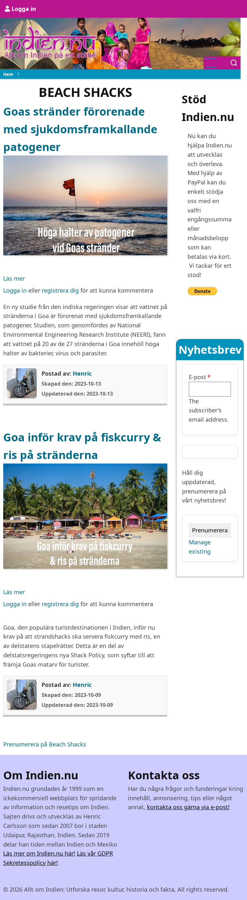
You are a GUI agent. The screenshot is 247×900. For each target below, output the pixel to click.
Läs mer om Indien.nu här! (39, 853)
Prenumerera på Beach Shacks (44, 744)
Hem (8, 74)
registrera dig (60, 290)
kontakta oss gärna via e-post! (188, 807)
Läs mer (14, 279)
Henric (82, 373)
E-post (197, 377)
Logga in (24, 9)
